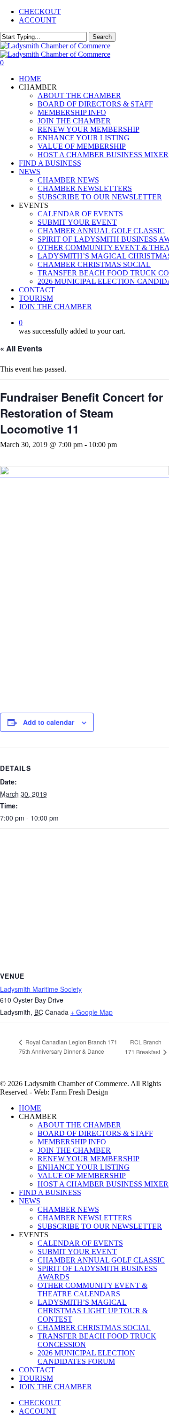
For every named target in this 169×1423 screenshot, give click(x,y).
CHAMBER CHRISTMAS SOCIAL (94, 1328)
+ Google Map (91, 1012)
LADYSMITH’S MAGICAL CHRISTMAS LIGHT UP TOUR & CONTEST (93, 1310)
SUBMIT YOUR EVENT (77, 1252)
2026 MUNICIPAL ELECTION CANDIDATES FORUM (86, 1357)
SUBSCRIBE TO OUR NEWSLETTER (100, 1226)
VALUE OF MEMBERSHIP (82, 1175)
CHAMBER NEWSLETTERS (85, 1218)
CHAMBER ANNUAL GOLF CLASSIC (101, 1260)
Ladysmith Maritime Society (41, 989)
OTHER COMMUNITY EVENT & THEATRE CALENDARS (92, 1289)
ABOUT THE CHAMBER (79, 1125)
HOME (30, 1108)
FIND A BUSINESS (50, 1192)
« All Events (21, 348)
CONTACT (37, 1370)
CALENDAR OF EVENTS (80, 1243)
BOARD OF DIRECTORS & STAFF (95, 1133)
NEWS (29, 1201)
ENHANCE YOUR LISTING (84, 1167)
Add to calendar (48, 722)
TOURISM (36, 1378)
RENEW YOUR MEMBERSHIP (88, 1159)
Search (102, 36)
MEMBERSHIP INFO (72, 1142)
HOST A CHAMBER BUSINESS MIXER (103, 1184)
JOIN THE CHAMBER (74, 1150)
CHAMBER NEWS (68, 1209)
